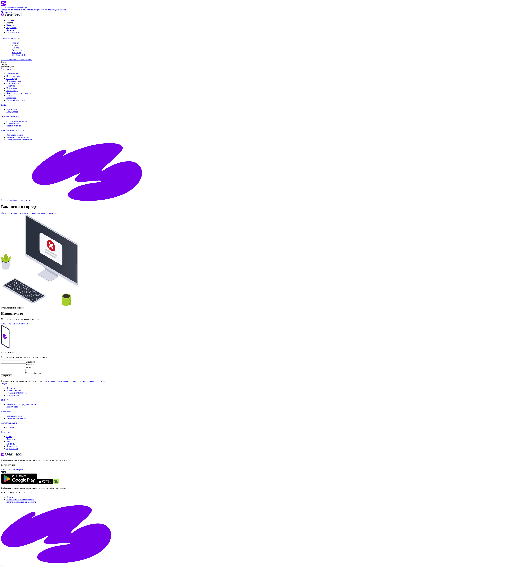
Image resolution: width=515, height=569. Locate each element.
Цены (3, 105)
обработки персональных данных (89, 381)
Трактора (10, 86)
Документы (11, 446)
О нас (9, 436)
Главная (10, 20)
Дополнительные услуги (12, 130)
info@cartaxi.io (21, 324)
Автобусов (11, 98)
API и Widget (12, 407)
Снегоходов (11, 78)
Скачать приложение (16, 418)
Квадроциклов (13, 76)
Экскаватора (12, 90)
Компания (5, 432)
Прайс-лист (11, 109)
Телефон (30, 365)
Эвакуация (6, 69)
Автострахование (9, 423)
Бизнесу (10, 25)
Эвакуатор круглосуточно (18, 137)
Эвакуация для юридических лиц (21, 404)
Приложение (12, 448)
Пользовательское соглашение (20, 499)
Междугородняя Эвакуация (19, 140)
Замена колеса (12, 123)
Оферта (9, 497)
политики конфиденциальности (57, 381)
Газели (9, 95)
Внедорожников (13, 81)
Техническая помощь (10, 116)
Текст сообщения (33, 373)
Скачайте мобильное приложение (16, 59)
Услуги (4, 383)
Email (28, 367)
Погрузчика (11, 88)
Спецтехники (12, 83)
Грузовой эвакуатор (15, 100)
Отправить (6, 376)
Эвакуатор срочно (14, 135)
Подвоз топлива (13, 126)
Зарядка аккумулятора (16, 393)
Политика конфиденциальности (21, 502)
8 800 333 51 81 (13, 32)
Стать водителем (14, 416)
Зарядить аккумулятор (16, 121)
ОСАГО (10, 427)
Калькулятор (12, 112)
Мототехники (12, 74)
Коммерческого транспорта (18, 93)
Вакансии (10, 439)
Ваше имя (30, 362)
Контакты (10, 30)
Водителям (11, 27)
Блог (8, 441)
